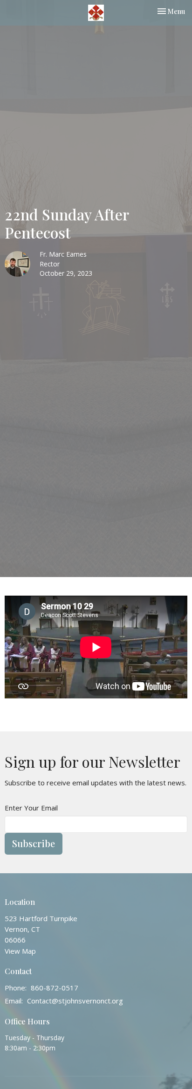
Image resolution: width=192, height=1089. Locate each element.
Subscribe (33, 843)
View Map (20, 951)
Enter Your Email (31, 807)
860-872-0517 (54, 987)
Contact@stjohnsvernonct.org (75, 1000)
